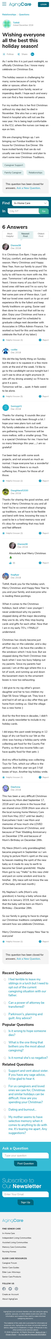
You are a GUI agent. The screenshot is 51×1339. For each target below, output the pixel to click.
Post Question (25, 1163)
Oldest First (41, 235)
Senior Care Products (11, 1276)
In (3, 211)
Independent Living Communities (16, 1238)
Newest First (25, 235)
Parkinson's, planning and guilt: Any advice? (25, 1016)
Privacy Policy (11, 1334)
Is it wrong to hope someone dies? (27, 1033)
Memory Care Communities (14, 1247)
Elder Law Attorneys (11, 1272)
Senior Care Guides (10, 1267)
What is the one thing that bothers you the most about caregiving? (26, 1046)
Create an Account (10, 1294)
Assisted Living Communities (15, 1242)
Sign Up (25, 1202)
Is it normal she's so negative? (28, 1058)
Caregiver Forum (9, 1263)
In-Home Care (8, 1233)
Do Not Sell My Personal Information (32, 1334)
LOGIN (43, 4)
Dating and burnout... (22, 1110)
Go (43, 211)
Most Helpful (9, 235)
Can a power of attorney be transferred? (26, 1005)
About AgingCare (10, 1299)
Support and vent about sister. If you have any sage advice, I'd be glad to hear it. (28, 1075)
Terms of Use (40, 1332)
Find (6, 203)
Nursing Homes (9, 1251)
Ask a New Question (28, 188)
